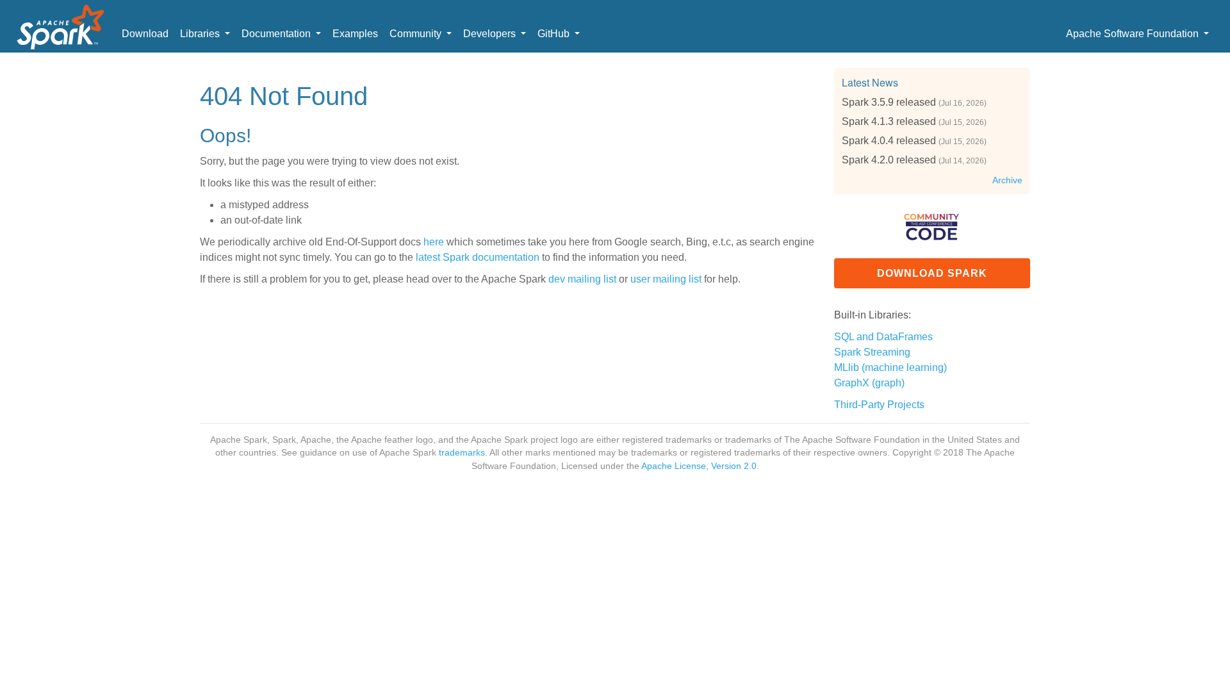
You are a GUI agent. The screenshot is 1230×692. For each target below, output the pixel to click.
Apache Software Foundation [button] (1133, 33)
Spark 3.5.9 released (889, 102)
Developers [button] (490, 33)
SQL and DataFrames (883, 336)
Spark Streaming (872, 352)
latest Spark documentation (477, 257)
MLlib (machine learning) (890, 367)
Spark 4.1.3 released (889, 121)
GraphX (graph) (869, 382)
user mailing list (665, 279)
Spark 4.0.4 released (889, 140)
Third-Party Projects (879, 404)
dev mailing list (582, 279)
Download (145, 33)
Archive (1007, 180)
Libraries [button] (201, 33)
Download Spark (932, 273)
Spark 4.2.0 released (889, 159)
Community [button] (417, 33)
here (433, 241)
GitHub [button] (554, 33)
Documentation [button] (277, 33)
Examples (355, 33)
